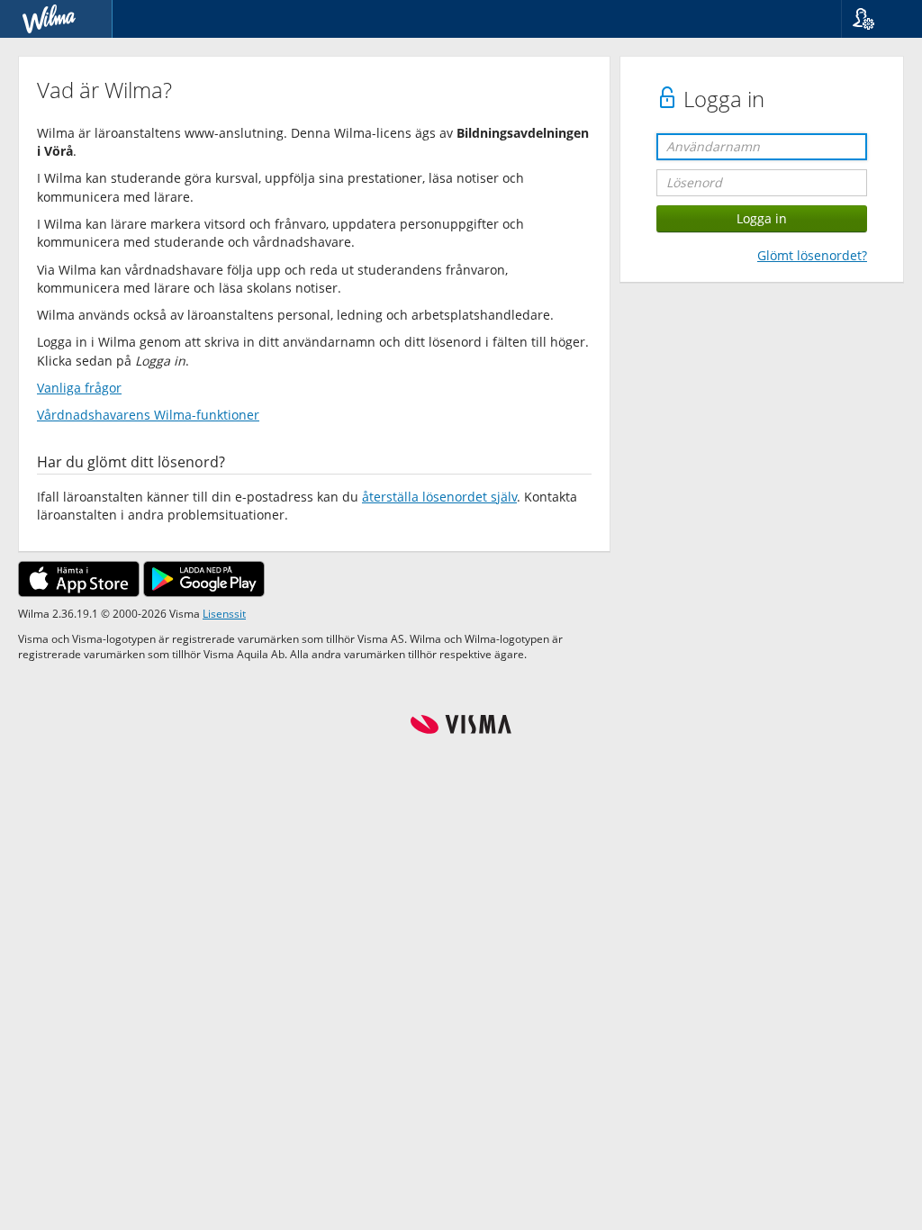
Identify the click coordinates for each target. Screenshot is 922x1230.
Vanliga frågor (79, 387)
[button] (874, 19)
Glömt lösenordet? (812, 255)
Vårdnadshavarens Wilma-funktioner (148, 414)
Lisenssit (224, 613)
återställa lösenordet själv (439, 496)
